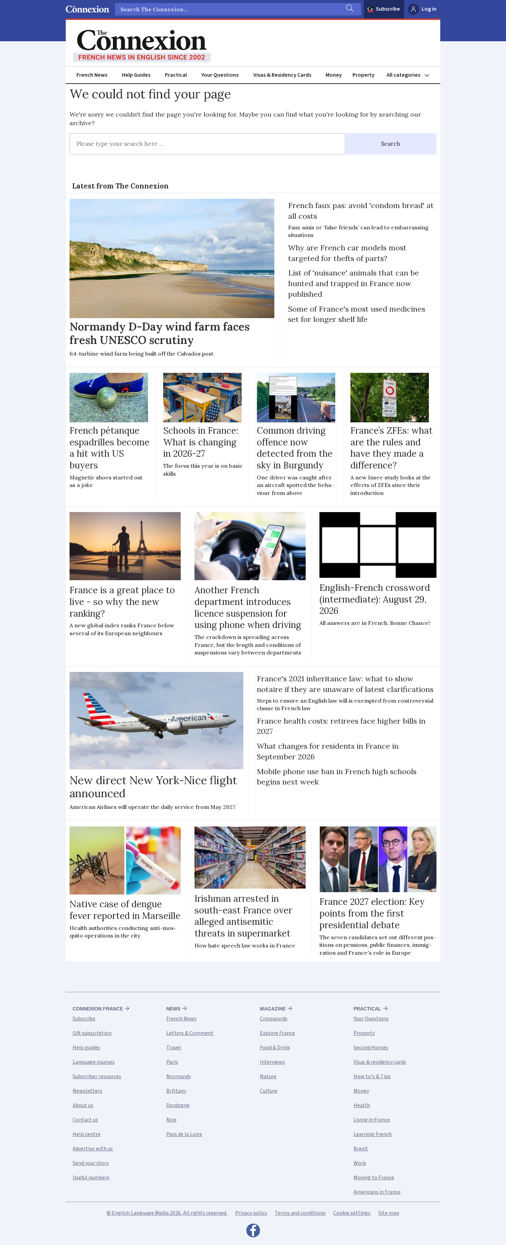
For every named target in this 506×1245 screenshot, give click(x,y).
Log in (429, 9)
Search (390, 144)
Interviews (272, 1062)
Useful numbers (91, 1177)
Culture (268, 1091)
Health (362, 1105)
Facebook (253, 1232)
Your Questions (220, 75)
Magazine (273, 1008)
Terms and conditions (300, 1213)
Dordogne (178, 1105)
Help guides (86, 1047)
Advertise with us (93, 1148)
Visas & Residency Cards (282, 75)
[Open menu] (411, 75)
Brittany (176, 1091)
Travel (173, 1047)
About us (83, 1105)
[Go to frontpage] (142, 46)
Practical (176, 75)
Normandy (178, 1076)
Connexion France (98, 1008)
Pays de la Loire (184, 1134)
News (173, 1008)
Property (363, 75)
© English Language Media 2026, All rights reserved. (167, 1213)
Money (334, 75)
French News (91, 75)
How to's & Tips (372, 1076)
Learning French (373, 1134)
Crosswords (273, 1018)
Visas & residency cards (380, 1062)
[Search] (349, 9)
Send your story (91, 1163)
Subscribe (388, 9)
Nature (268, 1076)
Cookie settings (351, 1213)
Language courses (94, 1062)
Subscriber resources (97, 1076)
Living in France (372, 1120)
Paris (172, 1062)
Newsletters (87, 1091)
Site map (388, 1213)
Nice (171, 1120)
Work (360, 1163)
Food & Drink (275, 1047)
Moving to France (374, 1177)
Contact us (85, 1120)
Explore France (277, 1033)
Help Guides (136, 75)
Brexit (361, 1148)
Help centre (87, 1134)
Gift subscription (92, 1033)
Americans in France (377, 1192)
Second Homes (371, 1047)
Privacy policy (251, 1213)
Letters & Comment (189, 1033)
